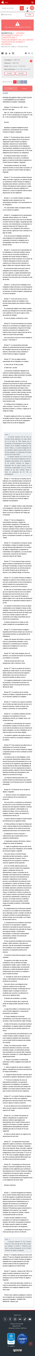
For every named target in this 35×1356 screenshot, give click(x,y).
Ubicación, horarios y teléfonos (17, 1328)
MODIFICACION (21, 73)
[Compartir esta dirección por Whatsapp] (32, 53)
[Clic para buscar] (22, 8)
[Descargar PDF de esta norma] (6, 53)
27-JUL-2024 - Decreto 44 (23, 69)
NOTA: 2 (7, 1239)
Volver (29, 14)
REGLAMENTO (9, 73)
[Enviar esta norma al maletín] (2, 53)
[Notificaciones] (9, 53)
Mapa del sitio (17, 1326)
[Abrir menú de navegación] (32, 2)
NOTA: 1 (7, 435)
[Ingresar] (32, 8)
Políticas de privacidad (16, 1324)
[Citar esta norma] (13, 53)
